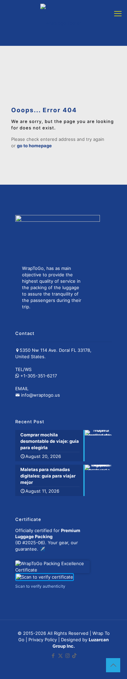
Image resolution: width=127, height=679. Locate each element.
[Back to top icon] (113, 665)
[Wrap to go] (60, 22)
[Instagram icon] (67, 655)
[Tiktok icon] (74, 655)
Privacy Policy (42, 639)
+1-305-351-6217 (38, 375)
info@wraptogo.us (40, 395)
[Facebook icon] (53, 655)
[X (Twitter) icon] (60, 655)
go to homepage (34, 145)
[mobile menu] (118, 13)
